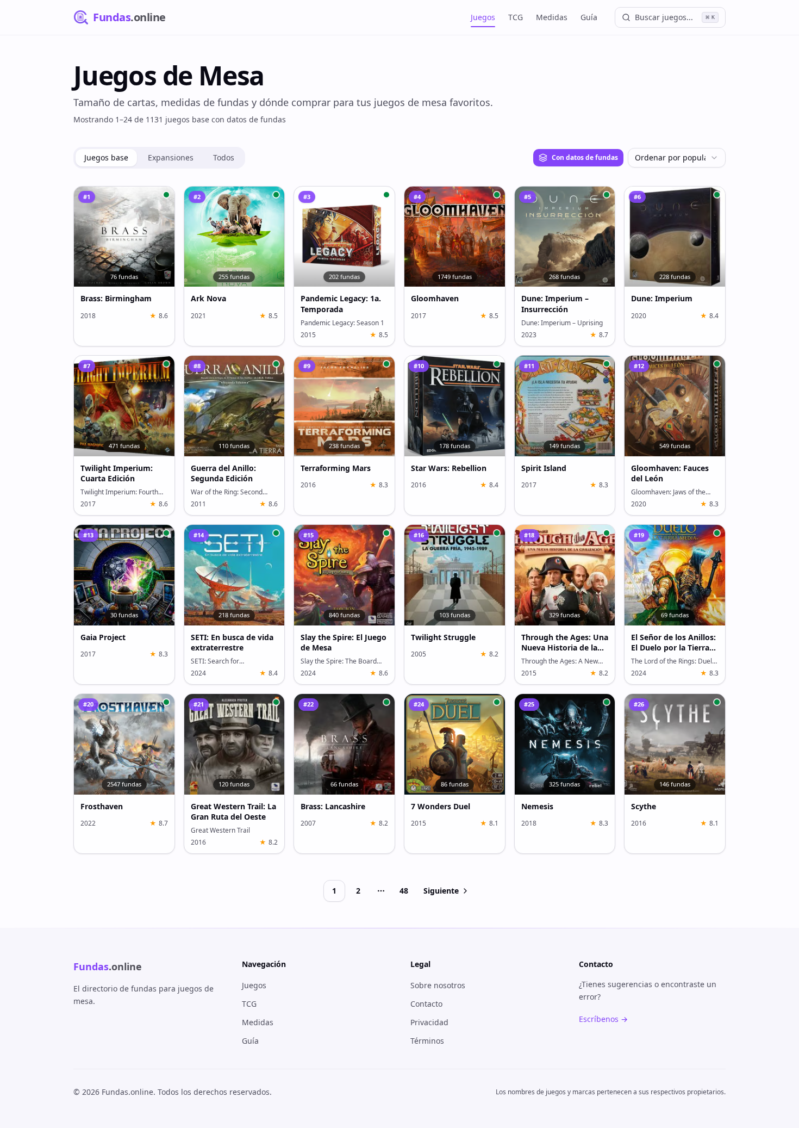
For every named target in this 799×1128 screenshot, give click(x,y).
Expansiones (170, 157)
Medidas (551, 17)
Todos (223, 157)
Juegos (483, 17)
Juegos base (106, 157)
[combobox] (677, 158)
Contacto (426, 1004)
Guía (588, 17)
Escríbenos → (603, 1019)
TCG (515, 17)
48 (404, 890)
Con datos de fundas (585, 157)
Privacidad (429, 1022)
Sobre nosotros (437, 985)
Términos (427, 1041)
